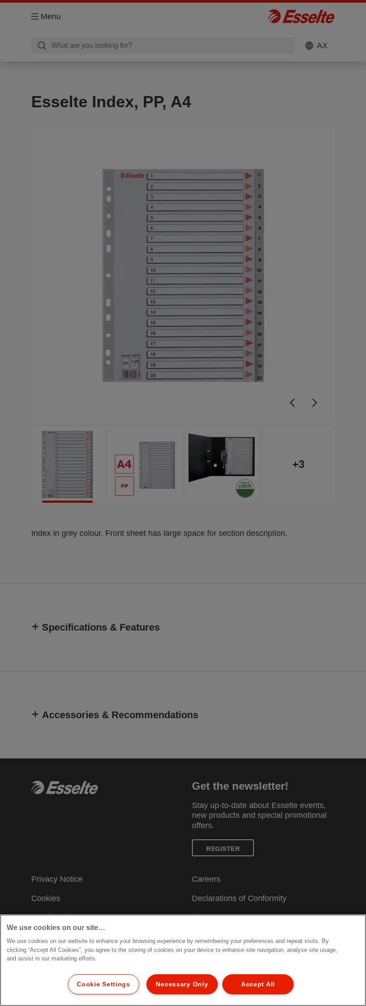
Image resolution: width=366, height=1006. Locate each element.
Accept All (258, 984)
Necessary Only (182, 984)
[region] (183, 960)
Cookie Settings (103, 984)
